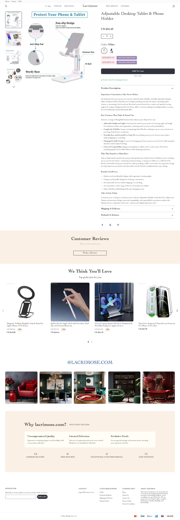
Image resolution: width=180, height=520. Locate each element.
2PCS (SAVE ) (108, 57)
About (7, 1)
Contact (13, 1)
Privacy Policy (127, 501)
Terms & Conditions (128, 504)
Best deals (69, 6)
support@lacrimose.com (86, 492)
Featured (125, 6)
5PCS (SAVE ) (108, 62)
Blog (124, 492)
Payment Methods (105, 495)
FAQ (19, 1)
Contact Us (126, 498)
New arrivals (112, 6)
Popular (57, 6)
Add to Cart (138, 71)
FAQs (102, 492)
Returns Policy (104, 501)
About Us (125, 495)
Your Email (10, 497)
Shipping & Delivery (106, 498)
